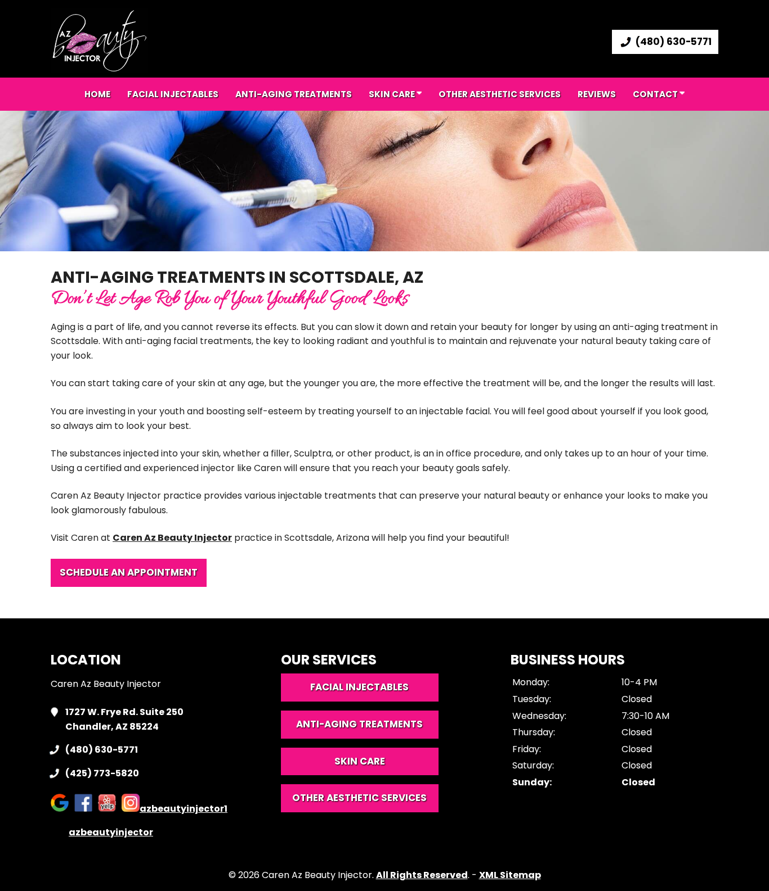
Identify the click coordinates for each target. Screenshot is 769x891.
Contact (656, 94)
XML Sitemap (510, 875)
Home (97, 94)
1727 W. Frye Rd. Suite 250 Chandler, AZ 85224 (124, 719)
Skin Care (393, 94)
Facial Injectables (172, 94)
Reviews (597, 94)
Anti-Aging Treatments (359, 724)
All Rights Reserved (422, 875)
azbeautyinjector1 (183, 808)
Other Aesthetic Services (500, 94)
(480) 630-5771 (674, 41)
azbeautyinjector (111, 832)
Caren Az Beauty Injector (172, 537)
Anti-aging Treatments (293, 94)
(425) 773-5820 (102, 773)
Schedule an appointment (129, 572)
